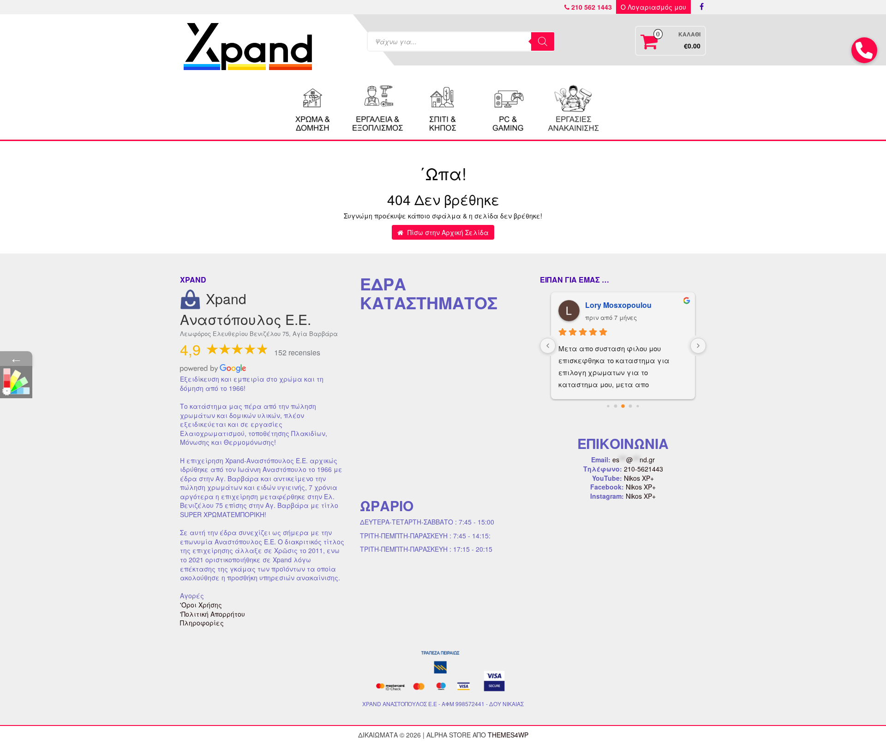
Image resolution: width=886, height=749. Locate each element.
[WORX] (573, 107)
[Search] (542, 41)
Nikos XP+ (639, 478)
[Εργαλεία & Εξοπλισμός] (378, 107)
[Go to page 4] (637, 406)
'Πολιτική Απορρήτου (212, 614)
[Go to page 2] (623, 406)
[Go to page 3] (630, 406)
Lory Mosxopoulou (618, 305)
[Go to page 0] (608, 406)
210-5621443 (643, 468)
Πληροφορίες (202, 622)
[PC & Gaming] (508, 107)
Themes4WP (508, 734)
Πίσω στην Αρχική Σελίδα (447, 232)
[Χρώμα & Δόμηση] (313, 107)
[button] (864, 50)
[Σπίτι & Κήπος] (443, 107)
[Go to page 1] (615, 406)
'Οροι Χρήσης (201, 604)
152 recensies (297, 352)
